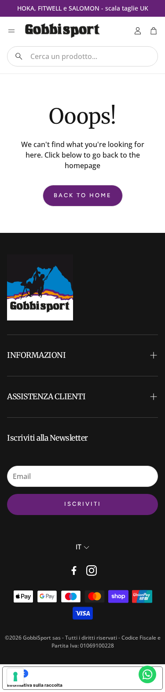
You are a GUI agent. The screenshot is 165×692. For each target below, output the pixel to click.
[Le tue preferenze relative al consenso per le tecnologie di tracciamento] (15, 676)
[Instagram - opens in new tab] (91, 570)
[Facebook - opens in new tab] (74, 570)
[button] (82, 56)
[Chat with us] (147, 674)
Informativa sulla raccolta (34, 685)
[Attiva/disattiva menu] (11, 30)
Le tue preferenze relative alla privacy (91, 673)
